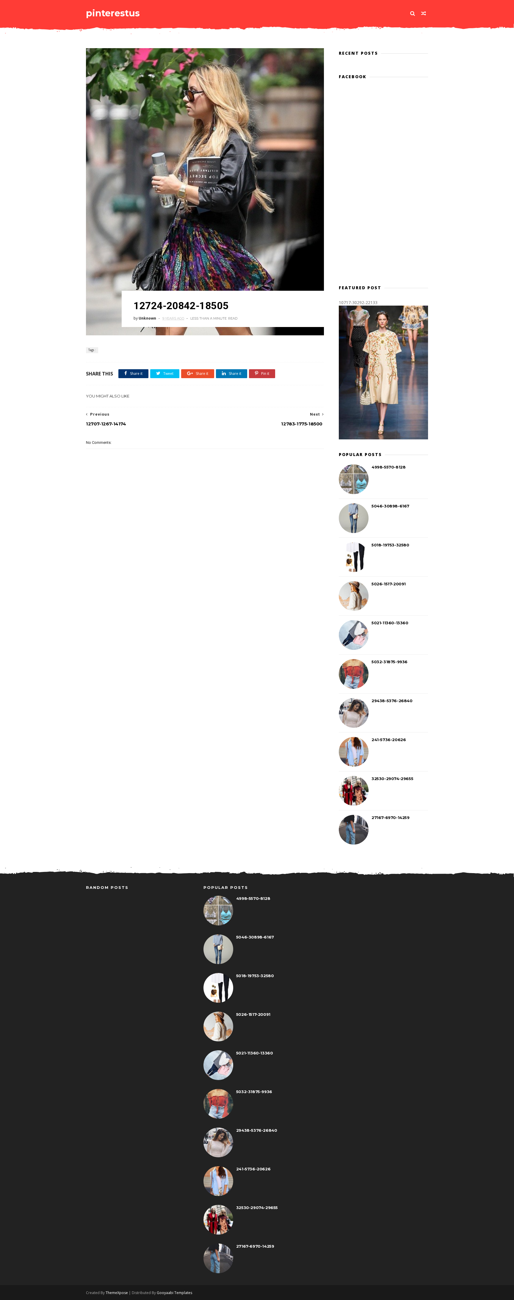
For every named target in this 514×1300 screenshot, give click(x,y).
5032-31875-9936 (390, 661)
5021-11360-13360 (390, 622)
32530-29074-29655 (392, 778)
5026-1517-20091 (389, 583)
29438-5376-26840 (392, 700)
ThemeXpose (117, 1292)
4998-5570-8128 (388, 467)
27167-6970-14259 (391, 817)
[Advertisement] (205, 562)
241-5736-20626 (389, 739)
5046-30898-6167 (390, 506)
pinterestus (113, 13)
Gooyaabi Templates (174, 1292)
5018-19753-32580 (390, 545)
